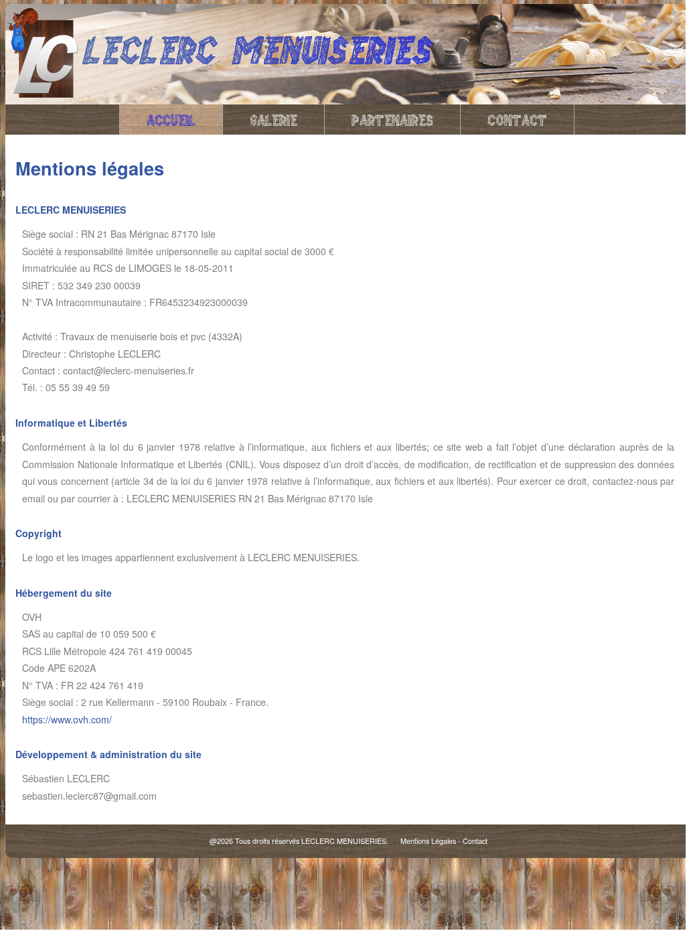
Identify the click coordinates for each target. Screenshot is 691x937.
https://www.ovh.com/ (67, 719)
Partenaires (392, 119)
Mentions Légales (428, 841)
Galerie (273, 119)
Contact (517, 119)
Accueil (171, 119)
